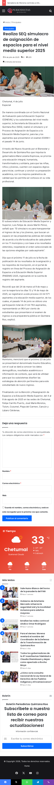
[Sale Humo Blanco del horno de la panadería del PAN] (10, 592)
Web (4, 495)
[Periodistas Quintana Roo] (18, 11)
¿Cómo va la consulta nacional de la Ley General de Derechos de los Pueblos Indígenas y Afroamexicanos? (36, 677)
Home (27, 766)
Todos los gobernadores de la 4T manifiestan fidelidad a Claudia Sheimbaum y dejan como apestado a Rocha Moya (35, 659)
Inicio (7, 22)
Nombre (6, 471)
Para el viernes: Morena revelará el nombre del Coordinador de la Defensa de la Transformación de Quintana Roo (34, 639)
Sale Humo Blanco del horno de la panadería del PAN (35, 590)
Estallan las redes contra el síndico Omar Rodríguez (34, 622)
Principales (16, 22)
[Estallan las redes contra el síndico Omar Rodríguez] (10, 624)
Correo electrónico (11, 483)
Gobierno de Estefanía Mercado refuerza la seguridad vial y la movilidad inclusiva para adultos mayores (35, 607)
